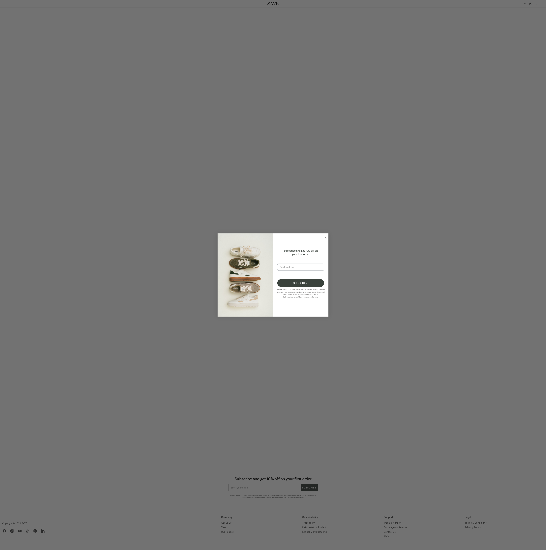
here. (316, 297)
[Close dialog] (325, 237)
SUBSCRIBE (300, 283)
